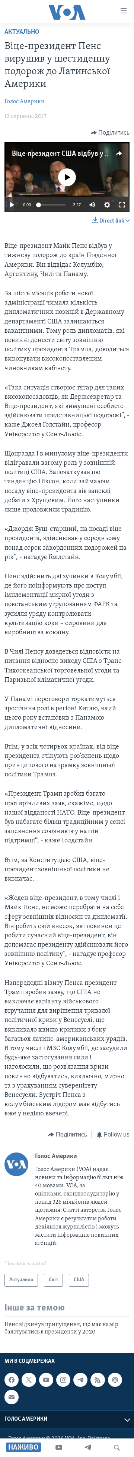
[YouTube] (58, 1447)
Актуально (21, 32)
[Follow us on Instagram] (63, 1380)
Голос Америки (24, 102)
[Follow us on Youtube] (46, 1380)
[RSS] (97, 1380)
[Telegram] (87, 1447)
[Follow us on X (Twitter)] (29, 1380)
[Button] (110, 133)
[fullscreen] (122, 204)
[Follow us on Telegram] (80, 1380)
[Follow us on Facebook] (11, 1380)
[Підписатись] (11, 1397)
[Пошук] (117, 1447)
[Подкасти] (115, 1380)
